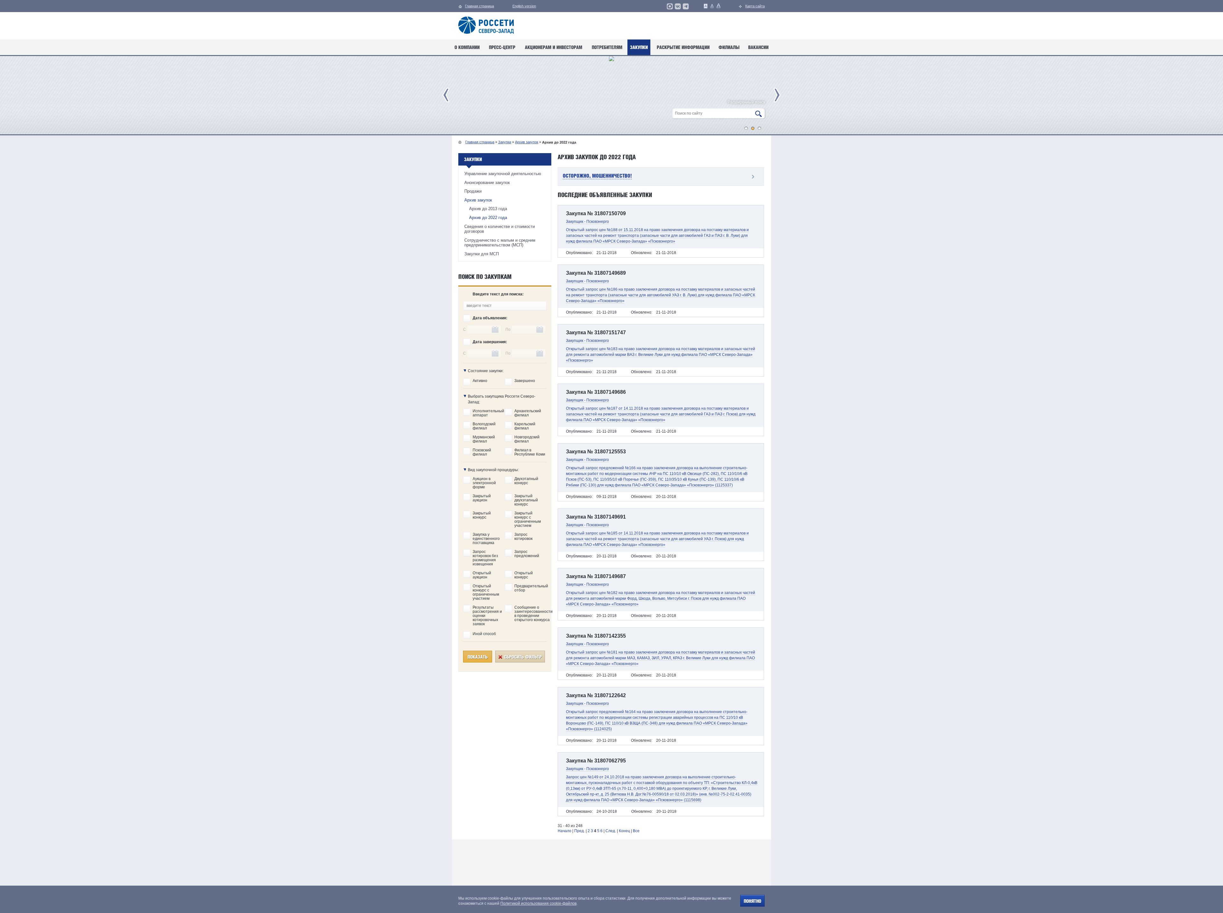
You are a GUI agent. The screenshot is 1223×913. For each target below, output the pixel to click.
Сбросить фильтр (523, 657)
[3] (759, 128)
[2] (752, 128)
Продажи (473, 191)
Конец (624, 831)
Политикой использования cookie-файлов (538, 903)
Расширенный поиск (746, 102)
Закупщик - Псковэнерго (587, 221)
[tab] (661, 176)
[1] (746, 128)
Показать (478, 657)
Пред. (579, 831)
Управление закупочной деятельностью (502, 173)
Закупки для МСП (481, 253)
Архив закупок (526, 142)
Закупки (504, 142)
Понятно (752, 901)
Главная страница (479, 142)
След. (610, 831)
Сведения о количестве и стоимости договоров (499, 229)
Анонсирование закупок (487, 182)
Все (636, 831)
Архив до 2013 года (488, 208)
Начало (564, 831)
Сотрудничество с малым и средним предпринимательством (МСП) (499, 243)
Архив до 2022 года (488, 217)
